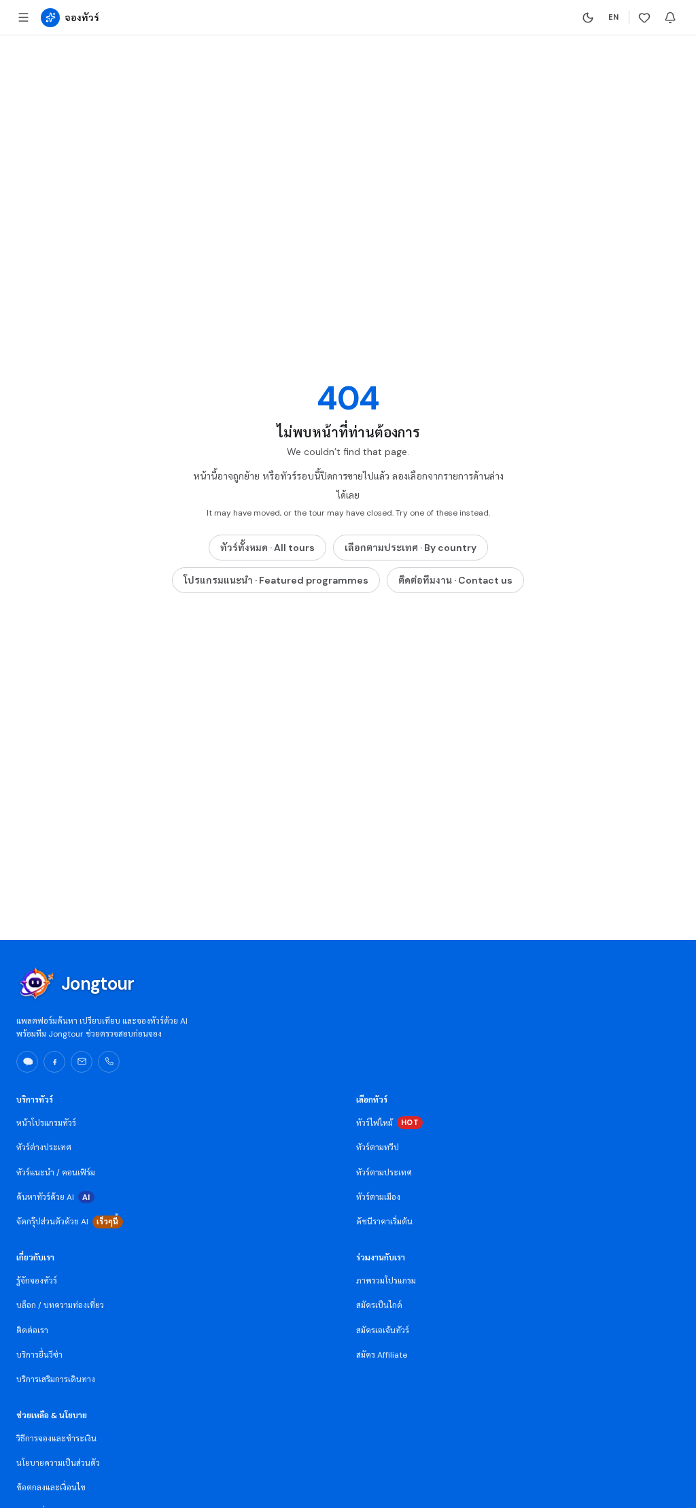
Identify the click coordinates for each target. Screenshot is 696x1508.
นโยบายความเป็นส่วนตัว (58, 1463)
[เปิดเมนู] (23, 17)
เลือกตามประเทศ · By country (410, 547)
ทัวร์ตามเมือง (378, 1197)
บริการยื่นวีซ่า (39, 1355)
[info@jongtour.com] (81, 1062)
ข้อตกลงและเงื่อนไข (51, 1487)
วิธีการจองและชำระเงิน (56, 1438)
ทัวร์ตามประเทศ (384, 1172)
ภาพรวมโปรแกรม (386, 1280)
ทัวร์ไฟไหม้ (387, 1123)
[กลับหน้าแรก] (50, 17)
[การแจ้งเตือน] (670, 17)
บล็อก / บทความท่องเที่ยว (60, 1305)
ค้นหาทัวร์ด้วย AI (53, 1197)
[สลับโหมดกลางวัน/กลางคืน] (588, 17)
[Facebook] (54, 1062)
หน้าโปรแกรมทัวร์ (46, 1123)
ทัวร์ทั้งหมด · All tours (267, 547)
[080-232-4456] (109, 1062)
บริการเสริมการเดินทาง (55, 1379)
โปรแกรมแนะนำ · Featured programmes (276, 580)
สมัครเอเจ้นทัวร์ (382, 1330)
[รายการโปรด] (644, 17)
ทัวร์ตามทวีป (377, 1147)
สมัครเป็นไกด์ (379, 1305)
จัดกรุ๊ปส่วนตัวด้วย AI (67, 1221)
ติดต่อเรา (32, 1330)
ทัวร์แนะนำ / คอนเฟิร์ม (55, 1172)
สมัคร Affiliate (381, 1355)
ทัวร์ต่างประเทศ (43, 1147)
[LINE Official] (27, 1062)
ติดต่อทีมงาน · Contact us (455, 580)
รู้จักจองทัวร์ (36, 1280)
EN (613, 17)
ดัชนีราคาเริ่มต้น (384, 1221)
